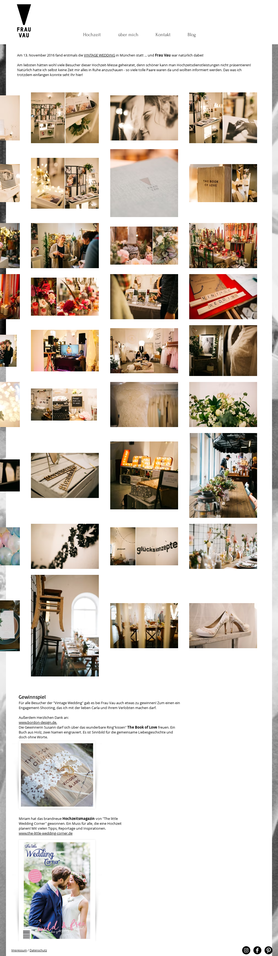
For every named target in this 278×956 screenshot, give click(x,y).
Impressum (19, 950)
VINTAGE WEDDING (99, 55)
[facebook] (257, 950)
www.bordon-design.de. (38, 722)
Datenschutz (38, 950)
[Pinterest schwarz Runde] (268, 950)
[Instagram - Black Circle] (246, 950)
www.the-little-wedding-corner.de (45, 833)
